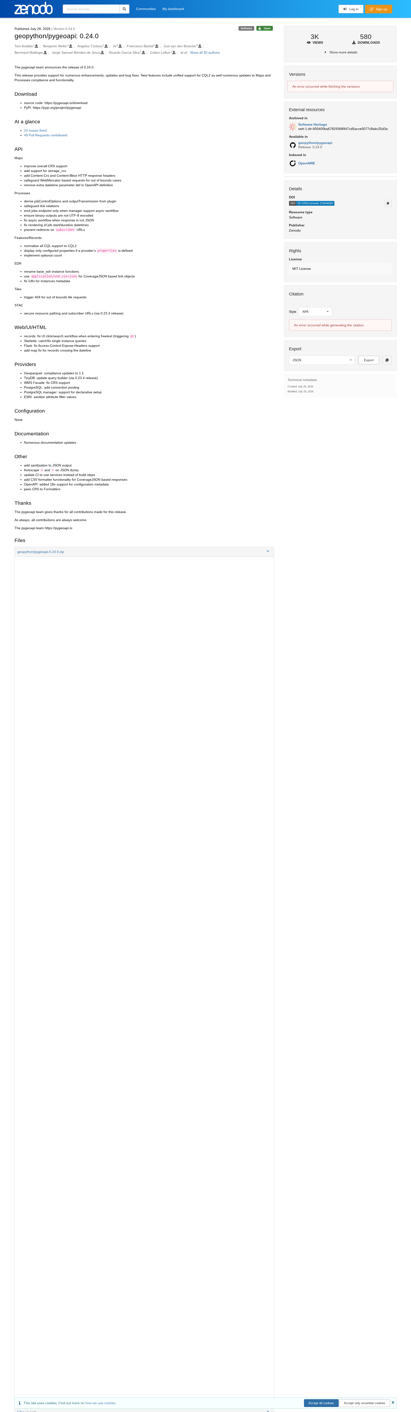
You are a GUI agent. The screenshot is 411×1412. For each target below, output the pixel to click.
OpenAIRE (306, 163)
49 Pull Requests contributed (45, 135)
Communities (146, 9)
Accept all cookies (321, 1403)
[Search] (124, 9)
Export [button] (369, 360)
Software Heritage (312, 124)
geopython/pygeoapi (315, 143)
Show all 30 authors (205, 52)
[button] (144, 552)
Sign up (381, 9)
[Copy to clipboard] (387, 203)
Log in (353, 9)
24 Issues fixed (35, 130)
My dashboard (173, 9)
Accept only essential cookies (364, 1403)
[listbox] (315, 311)
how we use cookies (100, 1403)
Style (292, 312)
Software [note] (246, 28)
